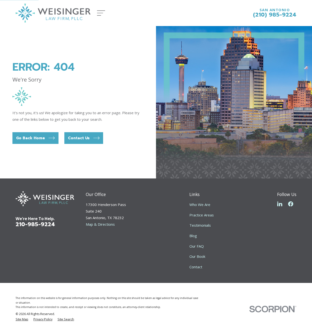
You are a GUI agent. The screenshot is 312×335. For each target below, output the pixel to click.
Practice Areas (201, 215)
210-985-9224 (35, 224)
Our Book (197, 256)
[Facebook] (290, 203)
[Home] (53, 13)
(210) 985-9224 (274, 14)
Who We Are (199, 204)
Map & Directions (100, 224)
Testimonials (200, 225)
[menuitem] (22, 319)
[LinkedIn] (279, 203)
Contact (195, 266)
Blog (193, 235)
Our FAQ (196, 246)
